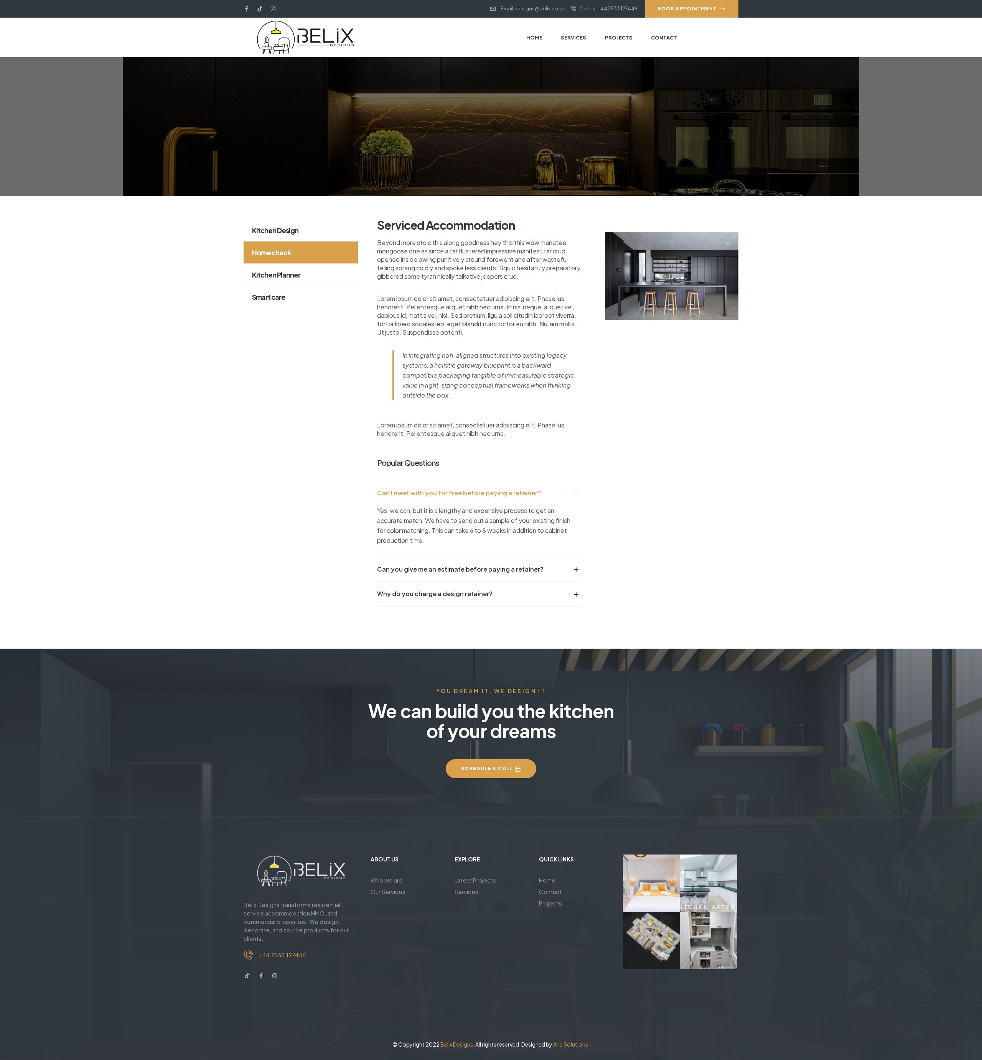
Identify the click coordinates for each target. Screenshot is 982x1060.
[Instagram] (273, 9)
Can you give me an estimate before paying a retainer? (460, 569)
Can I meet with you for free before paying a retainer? (459, 493)
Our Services (388, 891)
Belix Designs (456, 1044)
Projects (550, 903)
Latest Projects (475, 880)
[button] (480, 493)
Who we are (387, 880)
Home (547, 880)
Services (466, 891)
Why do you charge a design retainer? (435, 594)
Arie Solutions (570, 1044)
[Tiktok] (259, 9)
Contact (550, 891)
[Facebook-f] (246, 9)
